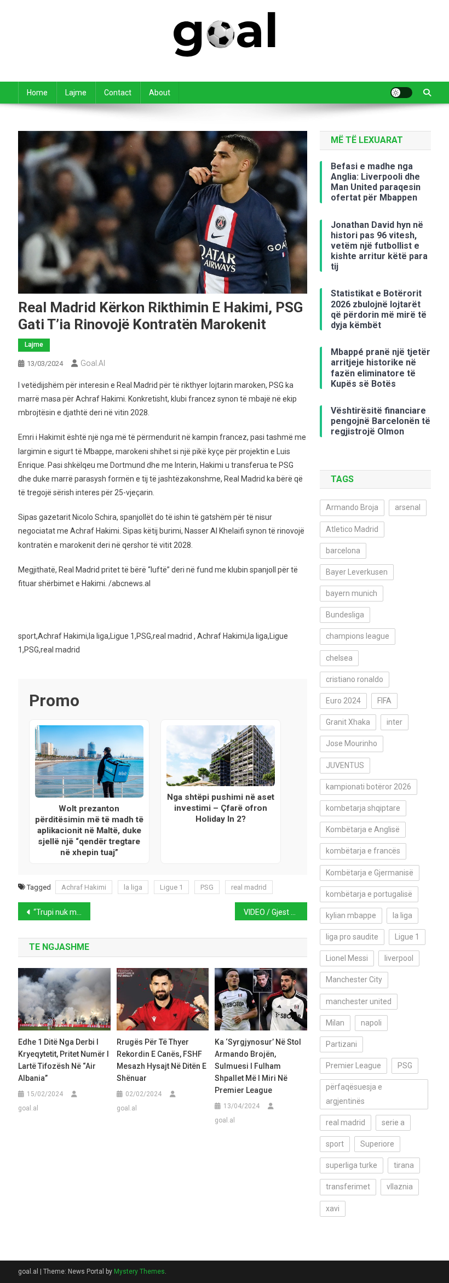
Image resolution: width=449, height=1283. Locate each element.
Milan (335, 1022)
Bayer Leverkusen (357, 572)
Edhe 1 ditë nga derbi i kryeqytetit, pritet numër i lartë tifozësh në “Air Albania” (63, 1060)
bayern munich (351, 593)
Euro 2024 (343, 700)
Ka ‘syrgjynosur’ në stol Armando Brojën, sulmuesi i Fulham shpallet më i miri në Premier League (258, 1066)
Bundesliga (345, 614)
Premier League (353, 1065)
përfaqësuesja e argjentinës (354, 1093)
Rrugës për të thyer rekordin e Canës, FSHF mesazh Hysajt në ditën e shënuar (161, 1060)
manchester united (359, 1001)
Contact (117, 92)
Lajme (76, 92)
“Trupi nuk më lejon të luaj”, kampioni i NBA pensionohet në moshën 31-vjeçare (61, 912)
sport (335, 1143)
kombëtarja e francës (363, 850)
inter (394, 722)
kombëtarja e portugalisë (369, 894)
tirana (404, 1165)
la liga (133, 887)
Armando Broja (352, 507)
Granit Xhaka (348, 722)
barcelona (343, 550)
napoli (371, 1022)
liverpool (398, 958)
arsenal (408, 507)
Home (37, 92)
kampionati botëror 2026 (368, 786)
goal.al (92, 363)
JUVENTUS (345, 765)
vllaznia (400, 1186)
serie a (393, 1122)
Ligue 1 (171, 887)
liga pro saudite (352, 936)
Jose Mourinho (351, 743)
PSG (207, 887)
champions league (357, 636)
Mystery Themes (139, 1271)
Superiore (377, 1143)
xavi (332, 1208)
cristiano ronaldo (354, 679)
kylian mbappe (351, 915)
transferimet (348, 1186)
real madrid (249, 887)
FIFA (384, 700)
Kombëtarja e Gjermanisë (369, 872)
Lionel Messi (347, 958)
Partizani (341, 1044)
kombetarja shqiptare (363, 808)
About (159, 92)
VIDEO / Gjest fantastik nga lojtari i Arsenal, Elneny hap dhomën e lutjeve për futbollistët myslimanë (275, 912)
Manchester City (354, 979)
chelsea (339, 658)
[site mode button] (401, 92)
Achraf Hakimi (83, 887)
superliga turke (351, 1165)
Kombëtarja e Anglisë (363, 829)
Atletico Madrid (352, 529)
